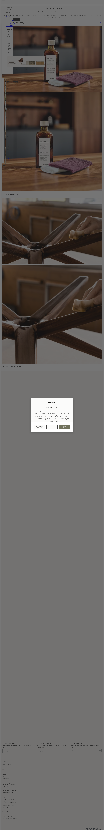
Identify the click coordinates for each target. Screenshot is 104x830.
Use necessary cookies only (39, 427)
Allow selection (52, 427)
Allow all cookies (65, 427)
